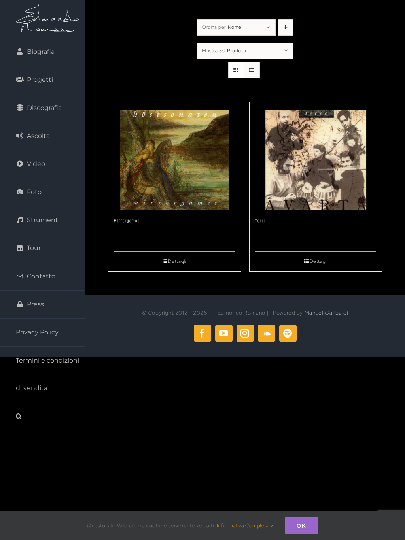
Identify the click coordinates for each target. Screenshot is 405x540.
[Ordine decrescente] (285, 27)
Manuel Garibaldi (326, 312)
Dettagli (177, 261)
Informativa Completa (243, 525)
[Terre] (316, 156)
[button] (42, 416)
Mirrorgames (127, 221)
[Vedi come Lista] (251, 70)
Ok (302, 525)
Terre (260, 221)
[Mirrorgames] (174, 156)
